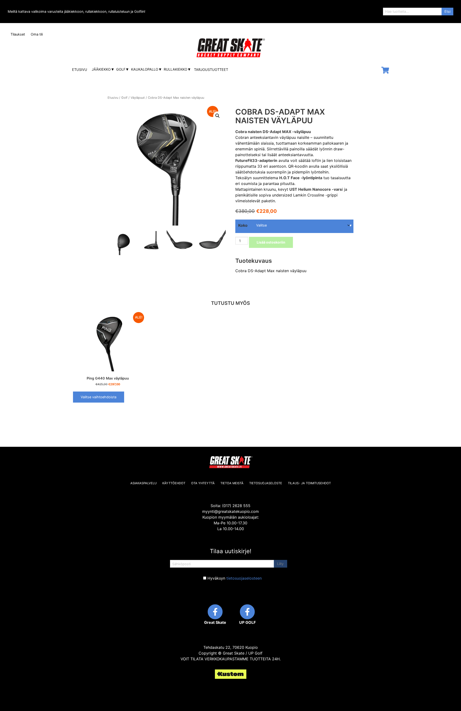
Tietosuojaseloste (265, 483)
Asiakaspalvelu (143, 483)
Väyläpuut (138, 97)
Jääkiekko (101, 69)
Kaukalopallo (144, 69)
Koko (243, 225)
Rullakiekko (175, 69)
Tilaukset (18, 34)
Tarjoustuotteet (211, 69)
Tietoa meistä (231, 483)
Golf (120, 69)
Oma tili (37, 34)
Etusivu (79, 69)
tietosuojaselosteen (244, 578)
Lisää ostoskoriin (271, 242)
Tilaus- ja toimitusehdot (309, 483)
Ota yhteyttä (203, 483)
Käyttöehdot (173, 483)
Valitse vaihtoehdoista (98, 397)
